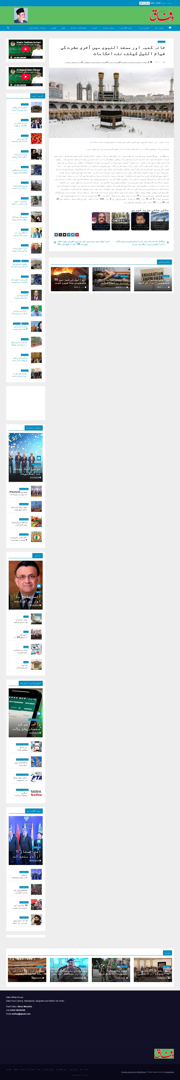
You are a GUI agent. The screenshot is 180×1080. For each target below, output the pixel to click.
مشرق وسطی (161, 42)
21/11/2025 (34, 477)
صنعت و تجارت (108, 28)
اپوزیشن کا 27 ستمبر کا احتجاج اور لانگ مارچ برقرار (155, 973)
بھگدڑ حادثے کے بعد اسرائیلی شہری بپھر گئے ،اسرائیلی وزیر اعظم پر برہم (140, 242)
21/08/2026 (162, 978)
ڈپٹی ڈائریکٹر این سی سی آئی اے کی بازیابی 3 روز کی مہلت (19, 111)
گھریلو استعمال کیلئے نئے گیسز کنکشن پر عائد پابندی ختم (19, 283)
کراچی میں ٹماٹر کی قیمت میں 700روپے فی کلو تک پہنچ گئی (19, 142)
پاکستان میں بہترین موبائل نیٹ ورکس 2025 (21, 766)
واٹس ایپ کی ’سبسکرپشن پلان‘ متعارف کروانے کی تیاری (26, 730)
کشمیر (53, 28)
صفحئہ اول (159, 28)
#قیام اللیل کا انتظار (96, 62)
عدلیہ (38, 592)
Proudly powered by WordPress (133, 1072)
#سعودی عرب (114, 62)
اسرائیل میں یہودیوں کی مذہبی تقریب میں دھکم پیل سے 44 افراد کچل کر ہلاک (83, 242)
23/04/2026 (34, 733)
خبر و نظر (25, 261)
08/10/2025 (34, 860)
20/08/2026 (36, 978)
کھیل (63, 28)
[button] (8, 28)
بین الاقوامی (125, 28)
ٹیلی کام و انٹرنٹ (78, 28)
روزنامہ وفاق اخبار (37, 28)
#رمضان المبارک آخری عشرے (135, 62)
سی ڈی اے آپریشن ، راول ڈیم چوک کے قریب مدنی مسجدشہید (19, 346)
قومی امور (143, 28)
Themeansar (169, 1072)
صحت (94, 28)
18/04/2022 (34, 605)
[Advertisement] (24, 402)
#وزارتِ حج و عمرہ (74, 62)
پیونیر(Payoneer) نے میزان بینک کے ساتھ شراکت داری (18, 494)
